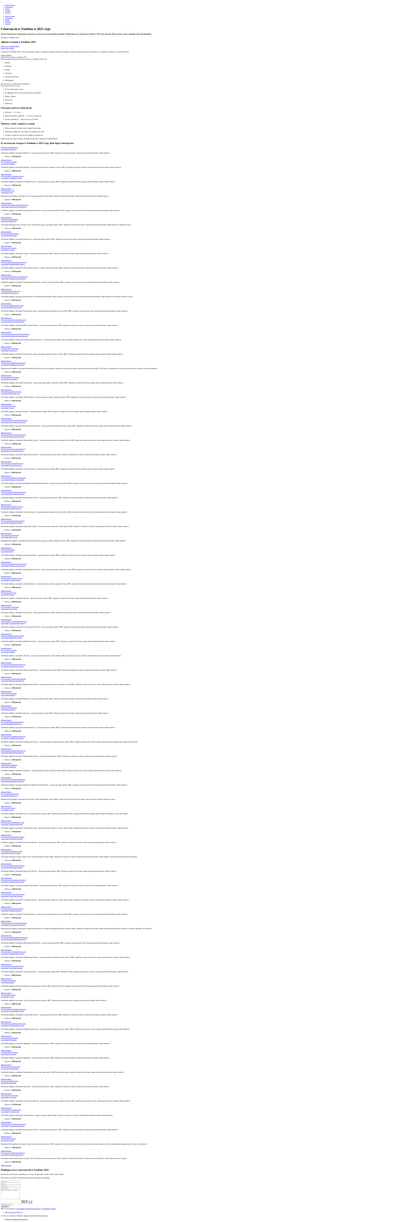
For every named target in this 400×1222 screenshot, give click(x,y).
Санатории (9, 7)
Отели (7, 9)
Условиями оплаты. (49, 1209)
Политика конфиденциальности (16, 1219)
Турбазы (8, 11)
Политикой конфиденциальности (28, 1209)
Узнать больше (6, 55)
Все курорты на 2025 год (14, 1212)
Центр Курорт (10, 5)
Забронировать (6, 160)
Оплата (7, 13)
